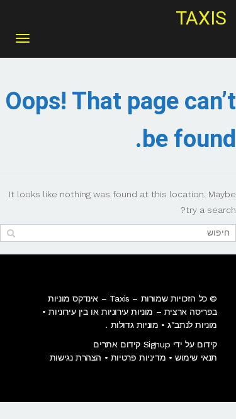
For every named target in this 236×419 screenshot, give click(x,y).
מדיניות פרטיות (138, 357)
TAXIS (201, 18)
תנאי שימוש (196, 357)
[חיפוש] (11, 232)
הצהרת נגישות (75, 357)
